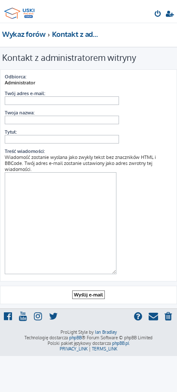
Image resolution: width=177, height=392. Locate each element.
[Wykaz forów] (20, 11)
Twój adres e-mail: (25, 93)
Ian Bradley (106, 332)
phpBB (75, 337)
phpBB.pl (120, 343)
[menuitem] (158, 14)
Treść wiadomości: (25, 151)
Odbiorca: (15, 77)
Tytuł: (11, 132)
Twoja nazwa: (19, 113)
